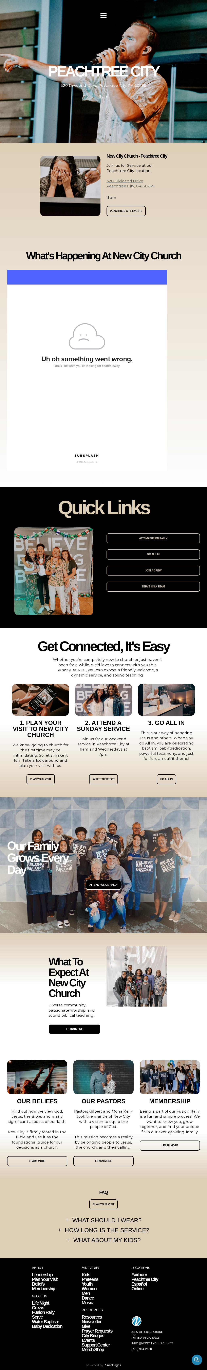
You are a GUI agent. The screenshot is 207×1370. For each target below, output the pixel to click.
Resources (92, 1317)
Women (89, 1288)
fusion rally (43, 1312)
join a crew (153, 570)
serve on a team (153, 586)
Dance (88, 1298)
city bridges (93, 1335)
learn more (37, 1161)
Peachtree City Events (126, 210)
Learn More (74, 1029)
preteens (90, 1279)
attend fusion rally (153, 538)
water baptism (45, 1321)
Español (139, 1284)
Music (87, 1302)
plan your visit (40, 779)
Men (86, 1293)
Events (88, 1340)
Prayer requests (97, 1331)
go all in (153, 554)
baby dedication (47, 1326)
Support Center (96, 1345)
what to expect (104, 779)
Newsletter (92, 1321)
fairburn (139, 1274)
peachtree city (144, 1279)
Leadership (42, 1274)
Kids (86, 1274)
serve (37, 1317)
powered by (103, 1365)
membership (43, 1288)
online (137, 1288)
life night (40, 1303)
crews (38, 1307)
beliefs (38, 1284)
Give (86, 1326)
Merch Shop (93, 1349)
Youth (87, 1284)
